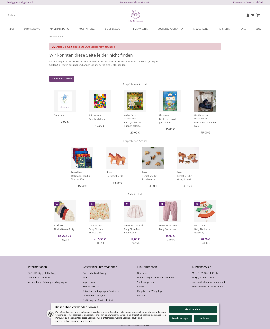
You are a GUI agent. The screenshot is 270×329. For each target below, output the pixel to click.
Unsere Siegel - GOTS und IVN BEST (155, 277)
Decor (109, 172)
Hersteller (224, 28)
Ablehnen (205, 318)
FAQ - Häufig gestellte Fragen (43, 273)
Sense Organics (96, 225)
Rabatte (141, 295)
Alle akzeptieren (193, 309)
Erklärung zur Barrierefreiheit (98, 300)
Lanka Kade (76, 172)
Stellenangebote (146, 282)
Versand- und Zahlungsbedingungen (47, 282)
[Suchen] (24, 15)
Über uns (142, 273)
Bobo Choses (200, 225)
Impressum (89, 282)
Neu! (11, 28)
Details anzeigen (180, 318)
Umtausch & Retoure (39, 277)
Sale (243, 28)
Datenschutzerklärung (94, 273)
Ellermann (164, 115)
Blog (259, 28)
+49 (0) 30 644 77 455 (203, 277)
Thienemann (95, 115)
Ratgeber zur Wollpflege (150, 291)
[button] (248, 15)
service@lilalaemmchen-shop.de (209, 282)
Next (216, 112)
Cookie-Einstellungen (94, 295)
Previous (54, 112)
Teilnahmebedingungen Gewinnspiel (102, 291)
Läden (140, 286)
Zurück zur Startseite (62, 78)
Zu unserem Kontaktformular (207, 286)
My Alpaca (58, 225)
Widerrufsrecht (91, 286)
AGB (85, 277)
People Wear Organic (134, 225)
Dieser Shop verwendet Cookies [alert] (76, 307)
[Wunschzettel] (252, 15)
